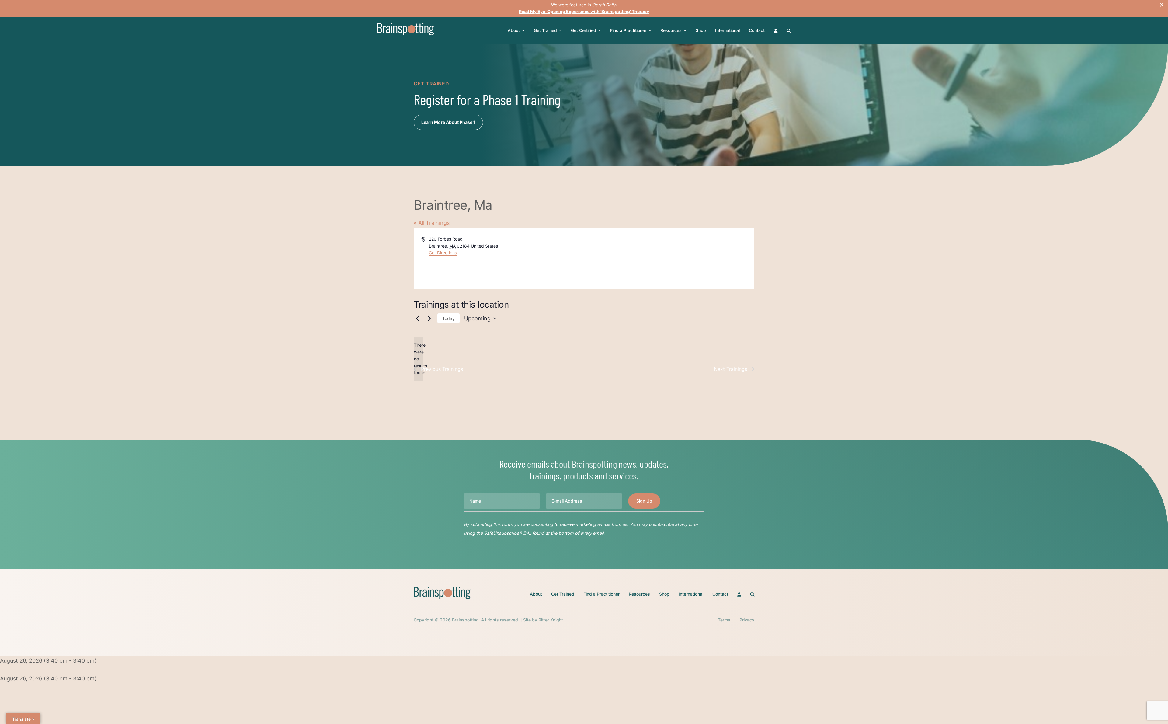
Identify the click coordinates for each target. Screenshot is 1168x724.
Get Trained (545, 30)
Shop (701, 30)
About (514, 30)
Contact (757, 30)
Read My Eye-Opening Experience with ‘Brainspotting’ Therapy (584, 11)
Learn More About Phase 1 (448, 122)
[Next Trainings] (429, 318)
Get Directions (443, 252)
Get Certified (583, 30)
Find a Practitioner (628, 30)
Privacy (746, 619)
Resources (671, 30)
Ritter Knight (550, 619)
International (727, 30)
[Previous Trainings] (417, 318)
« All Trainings (432, 223)
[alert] (418, 359)
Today (448, 318)
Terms (724, 619)
